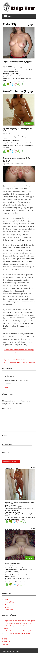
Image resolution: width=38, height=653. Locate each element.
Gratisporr (5, 644)
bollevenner (6, 641)
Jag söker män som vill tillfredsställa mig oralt (20, 621)
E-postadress (6, 444)
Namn (4, 436)
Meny (10, 16)
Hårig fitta (8, 604)
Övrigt (7, 607)
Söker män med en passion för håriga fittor (19, 631)
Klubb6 (4, 639)
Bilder (7, 599)
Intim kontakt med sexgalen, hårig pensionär (19, 362)
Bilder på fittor (9, 602)
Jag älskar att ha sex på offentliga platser (18, 623)
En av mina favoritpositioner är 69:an (17, 633)
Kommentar (7, 408)
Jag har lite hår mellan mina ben (15, 360)
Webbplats (6, 452)
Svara (6, 388)
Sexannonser (19, 164)
